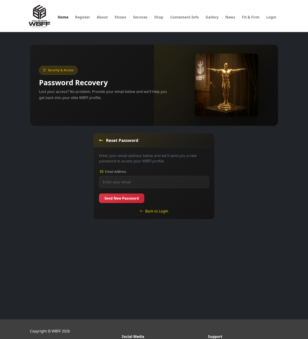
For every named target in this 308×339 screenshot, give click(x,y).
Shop (158, 17)
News (230, 17)
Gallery (212, 17)
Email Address (115, 171)
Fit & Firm (251, 17)
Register (82, 17)
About (102, 17)
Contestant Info (184, 17)
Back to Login (156, 211)
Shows (120, 17)
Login (271, 17)
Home (63, 17)
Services (140, 17)
